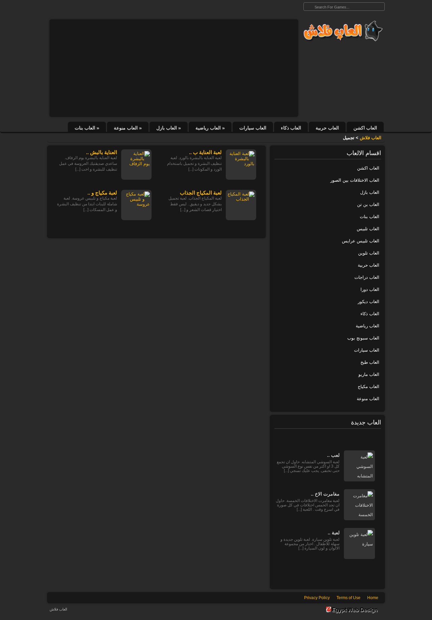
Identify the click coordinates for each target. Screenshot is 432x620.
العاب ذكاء (291, 127)
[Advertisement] (174, 68)
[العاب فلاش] (341, 31)
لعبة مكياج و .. (102, 193)
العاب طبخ (369, 362)
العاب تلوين (368, 253)
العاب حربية (327, 127)
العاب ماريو (368, 374)
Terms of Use (348, 597)
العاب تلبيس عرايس (360, 240)
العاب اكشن (365, 127)
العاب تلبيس (368, 228)
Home (372, 597)
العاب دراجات (366, 277)
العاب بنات (87, 127)
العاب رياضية (210, 127)
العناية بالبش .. (101, 152)
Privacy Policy (317, 597)
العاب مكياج (368, 386)
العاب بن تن (368, 204)
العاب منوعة (128, 127)
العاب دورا (369, 289)
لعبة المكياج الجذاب (201, 193)
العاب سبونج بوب (363, 338)
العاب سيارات (252, 127)
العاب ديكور (368, 301)
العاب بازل (168, 127)
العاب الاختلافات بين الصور (354, 180)
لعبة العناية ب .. (205, 152)
